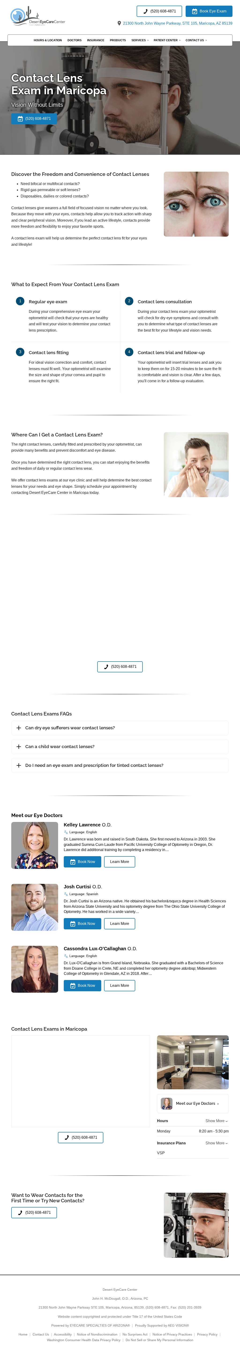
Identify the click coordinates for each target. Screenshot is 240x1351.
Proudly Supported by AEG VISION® (162, 1325)
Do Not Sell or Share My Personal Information (159, 1340)
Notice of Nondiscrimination (97, 1334)
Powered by (90, 1325)
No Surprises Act (135, 1334)
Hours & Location (48, 40)
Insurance (95, 40)
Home (23, 1334)
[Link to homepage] (47, 16)
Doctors (75, 40)
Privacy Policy (207, 1334)
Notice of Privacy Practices (172, 1334)
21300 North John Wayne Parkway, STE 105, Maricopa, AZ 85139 (177, 23)
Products (118, 40)
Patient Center (166, 40)
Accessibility (63, 1334)
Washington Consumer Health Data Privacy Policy (83, 1340)
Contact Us (195, 40)
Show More (215, 1121)
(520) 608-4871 (157, 1307)
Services (138, 40)
